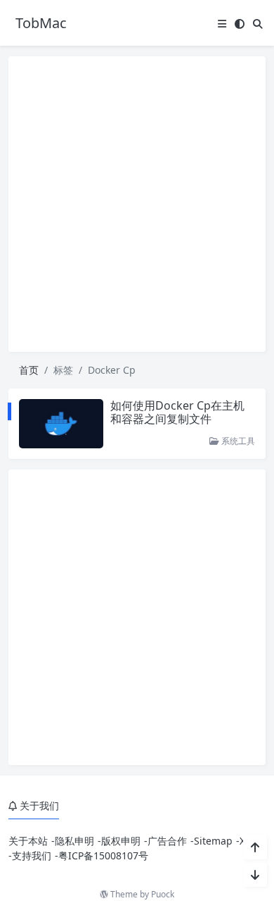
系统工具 (237, 441)
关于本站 (28, 840)
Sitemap (213, 840)
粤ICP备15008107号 (103, 855)
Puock (162, 894)
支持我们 (31, 855)
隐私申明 (74, 840)
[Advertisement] (137, 204)
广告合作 (167, 840)
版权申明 (121, 840)
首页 (29, 370)
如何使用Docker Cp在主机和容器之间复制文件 (177, 412)
